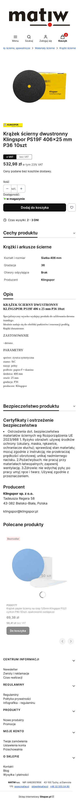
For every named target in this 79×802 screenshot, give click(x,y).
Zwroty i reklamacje (16, 673)
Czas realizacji (12, 677)
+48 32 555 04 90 (59, 786)
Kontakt (8, 766)
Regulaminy (11, 694)
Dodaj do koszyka (35, 207)
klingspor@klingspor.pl (20, 511)
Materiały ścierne (45, 48)
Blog (6, 770)
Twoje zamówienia (15, 741)
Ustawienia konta (14, 745)
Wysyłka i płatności (16, 774)
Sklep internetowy (35, 796)
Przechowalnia (12, 749)
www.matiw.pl (21, 786)
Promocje (9, 724)
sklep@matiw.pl (40, 786)
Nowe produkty (13, 720)
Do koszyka (18, 630)
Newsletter (10, 669)
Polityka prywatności (17, 698)
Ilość (6, 181)
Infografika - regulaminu (19, 702)
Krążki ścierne (68, 48)
